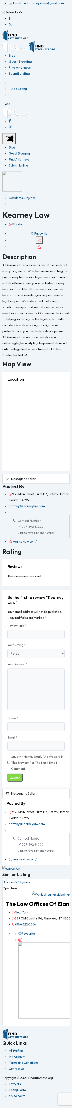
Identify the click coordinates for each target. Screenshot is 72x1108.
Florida (17, 224)
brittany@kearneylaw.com (27, 506)
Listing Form (17, 1090)
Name (12, 718)
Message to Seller (23, 479)
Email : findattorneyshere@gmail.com (38, 3)
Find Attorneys (20, 67)
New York (21, 912)
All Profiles (16, 1051)
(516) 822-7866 (25, 924)
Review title (17, 626)
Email (12, 737)
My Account (17, 1057)
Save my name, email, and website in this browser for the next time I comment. (37, 763)
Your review (17, 664)
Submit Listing (19, 73)
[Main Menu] (9, 138)
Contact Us (16, 1069)
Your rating (16, 645)
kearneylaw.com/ (24, 541)
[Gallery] (20, 939)
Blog (12, 55)
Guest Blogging (20, 61)
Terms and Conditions (23, 1063)
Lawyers (15, 1084)
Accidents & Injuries (22, 198)
